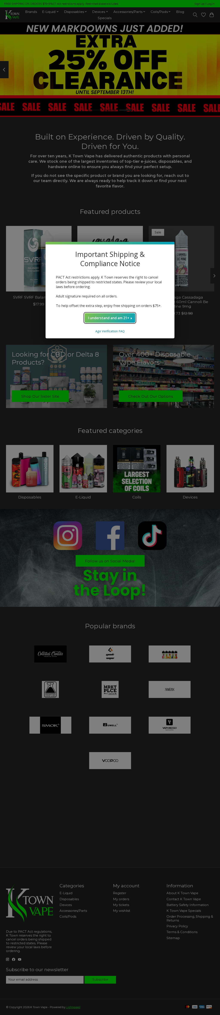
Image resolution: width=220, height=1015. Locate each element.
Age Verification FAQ (110, 331)
